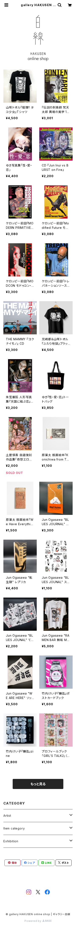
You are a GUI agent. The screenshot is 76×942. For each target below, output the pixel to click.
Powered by (33, 920)
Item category (14, 828)
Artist (7, 815)
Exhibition (10, 841)
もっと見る (38, 784)
